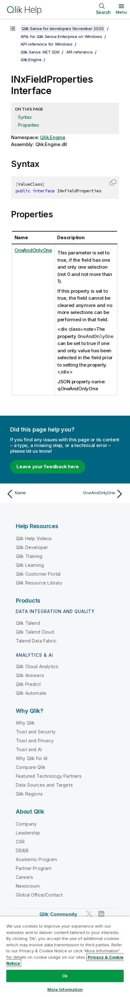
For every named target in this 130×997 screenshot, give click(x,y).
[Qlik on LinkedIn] (101, 914)
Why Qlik (25, 722)
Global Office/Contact (39, 895)
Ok (65, 975)
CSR (20, 841)
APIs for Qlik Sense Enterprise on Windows (61, 36)
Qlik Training (29, 556)
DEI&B (22, 850)
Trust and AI (29, 749)
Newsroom (28, 886)
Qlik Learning (30, 565)
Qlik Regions (29, 793)
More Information (65, 989)
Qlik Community (58, 914)
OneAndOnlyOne (33, 250)
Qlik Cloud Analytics (37, 666)
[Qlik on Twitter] (89, 914)
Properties (28, 125)
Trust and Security (36, 731)
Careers (24, 877)
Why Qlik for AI (31, 758)
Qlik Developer (32, 547)
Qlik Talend (28, 623)
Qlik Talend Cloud (35, 632)
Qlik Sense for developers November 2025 (62, 28)
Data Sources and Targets (44, 785)
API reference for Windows (47, 44)
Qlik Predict (28, 684)
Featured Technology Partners (49, 776)
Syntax (25, 117)
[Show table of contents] (12, 28)
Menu (121, 12)
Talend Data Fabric (36, 640)
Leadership (28, 832)
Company (26, 824)
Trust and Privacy (35, 740)
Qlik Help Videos (34, 538)
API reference (79, 51)
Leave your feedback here (47, 466)
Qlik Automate (31, 693)
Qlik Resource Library (39, 582)
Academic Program (36, 859)
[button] (113, 182)
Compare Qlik (30, 767)
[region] (65, 956)
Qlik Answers (30, 675)
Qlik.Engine (31, 59)
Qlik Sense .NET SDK (40, 51)
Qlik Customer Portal (38, 574)
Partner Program (33, 868)
